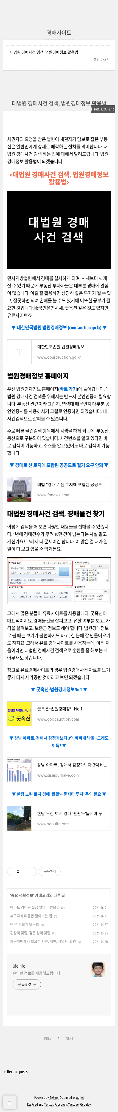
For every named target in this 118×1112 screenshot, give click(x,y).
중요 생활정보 (22, 895)
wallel (80, 1097)
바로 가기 (68, 389)
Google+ (85, 1104)
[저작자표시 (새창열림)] (63, 871)
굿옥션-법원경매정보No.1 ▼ (61, 689)
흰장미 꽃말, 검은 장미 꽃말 (30, 933)
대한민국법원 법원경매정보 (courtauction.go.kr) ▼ (61, 327)
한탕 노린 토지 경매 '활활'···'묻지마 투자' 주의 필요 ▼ (61, 794)
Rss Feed (32, 1104)
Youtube (73, 1104)
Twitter (48, 1104)
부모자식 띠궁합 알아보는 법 (31, 916)
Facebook (61, 1104)
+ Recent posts (16, 1071)
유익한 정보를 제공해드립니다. (37, 973)
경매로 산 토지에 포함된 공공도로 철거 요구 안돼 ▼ (61, 465)
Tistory (53, 1097)
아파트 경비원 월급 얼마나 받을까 (35, 907)
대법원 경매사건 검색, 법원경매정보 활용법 (44, 52)
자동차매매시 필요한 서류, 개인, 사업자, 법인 (43, 941)
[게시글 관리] (30, 871)
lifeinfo (19, 966)
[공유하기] (24, 871)
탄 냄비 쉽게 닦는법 (24, 924)
